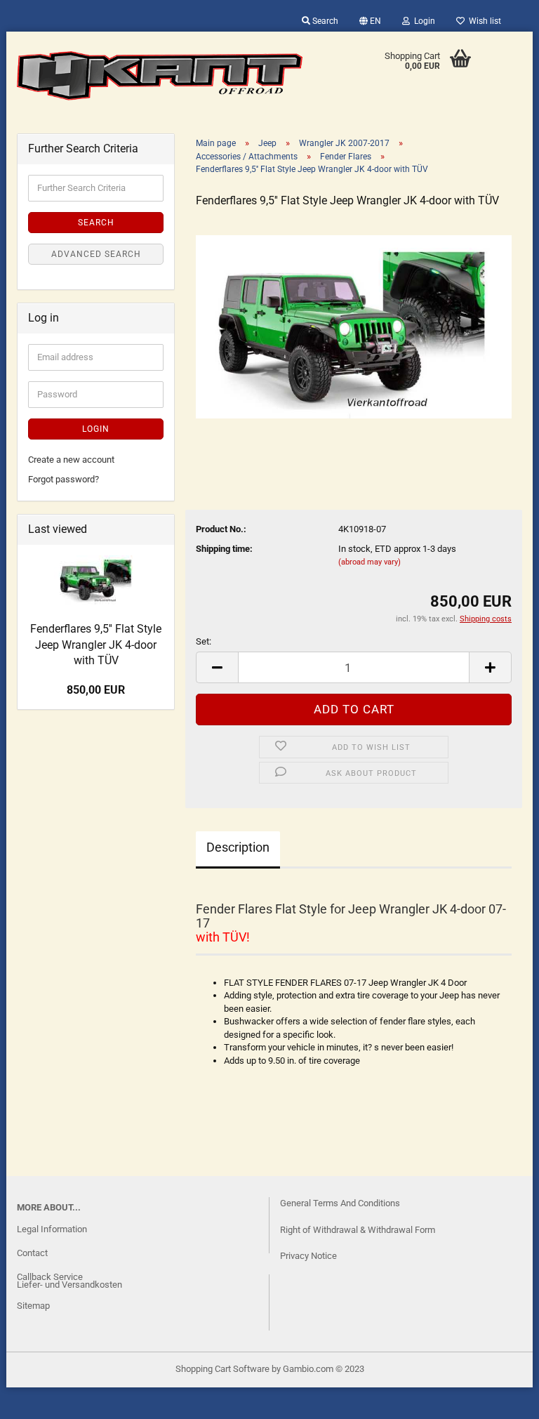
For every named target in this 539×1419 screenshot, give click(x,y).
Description (238, 847)
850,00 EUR (96, 690)
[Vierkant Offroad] (160, 76)
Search (324, 21)
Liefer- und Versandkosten (69, 1284)
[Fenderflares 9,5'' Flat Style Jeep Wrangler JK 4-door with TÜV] (354, 326)
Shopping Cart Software (222, 1369)
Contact (32, 1253)
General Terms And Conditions (340, 1203)
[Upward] (39, 1397)
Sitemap (33, 1305)
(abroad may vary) (369, 562)
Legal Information (52, 1229)
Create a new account (71, 459)
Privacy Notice (308, 1255)
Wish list (483, 21)
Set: (203, 641)
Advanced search (96, 254)
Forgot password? (63, 479)
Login (422, 21)
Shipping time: (224, 548)
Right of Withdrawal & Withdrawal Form (357, 1230)
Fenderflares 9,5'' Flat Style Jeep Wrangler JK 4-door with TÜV (95, 645)
